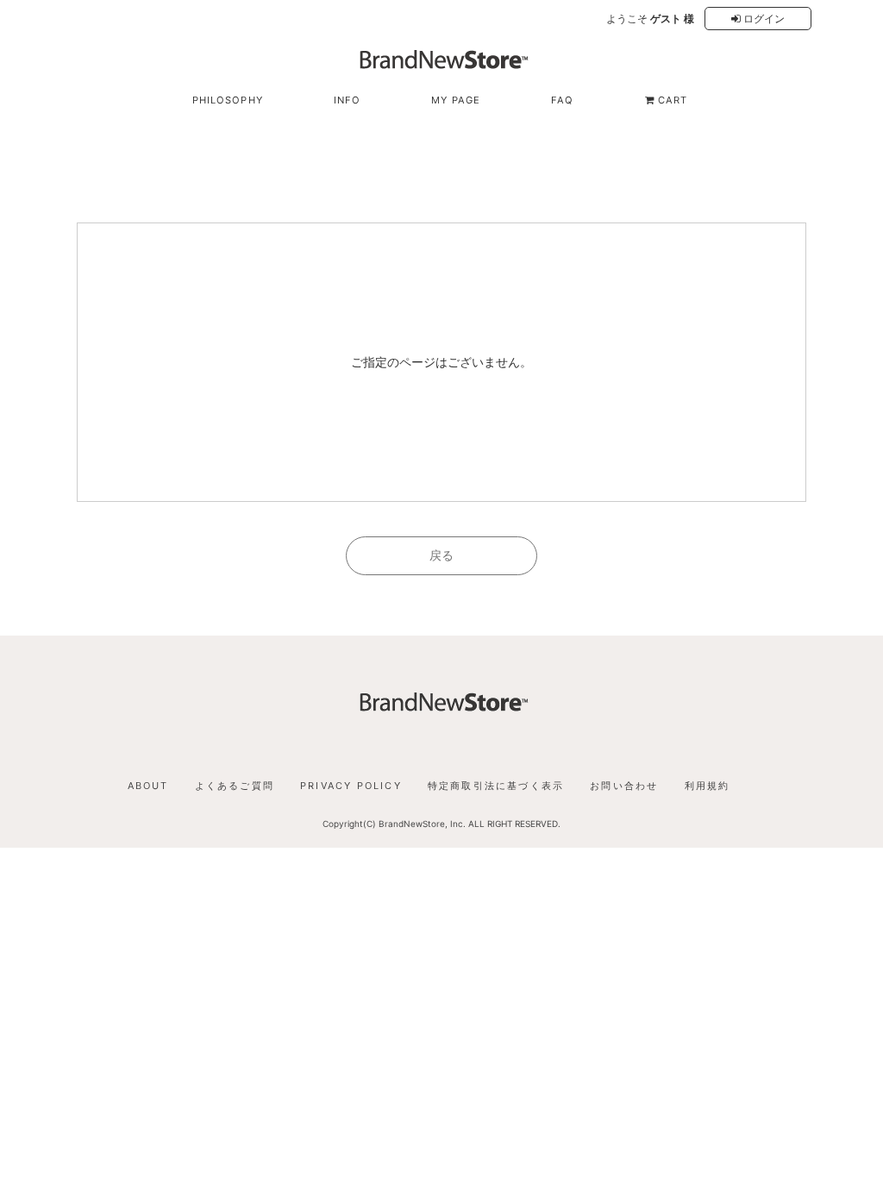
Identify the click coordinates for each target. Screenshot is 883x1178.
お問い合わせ (624, 786)
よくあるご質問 (234, 786)
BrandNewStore (412, 823)
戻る (441, 555)
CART (671, 100)
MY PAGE (455, 100)
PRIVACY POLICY (351, 786)
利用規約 (707, 786)
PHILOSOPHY (227, 100)
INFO (347, 100)
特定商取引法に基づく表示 (496, 786)
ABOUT (148, 786)
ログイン (763, 18)
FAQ (562, 100)
